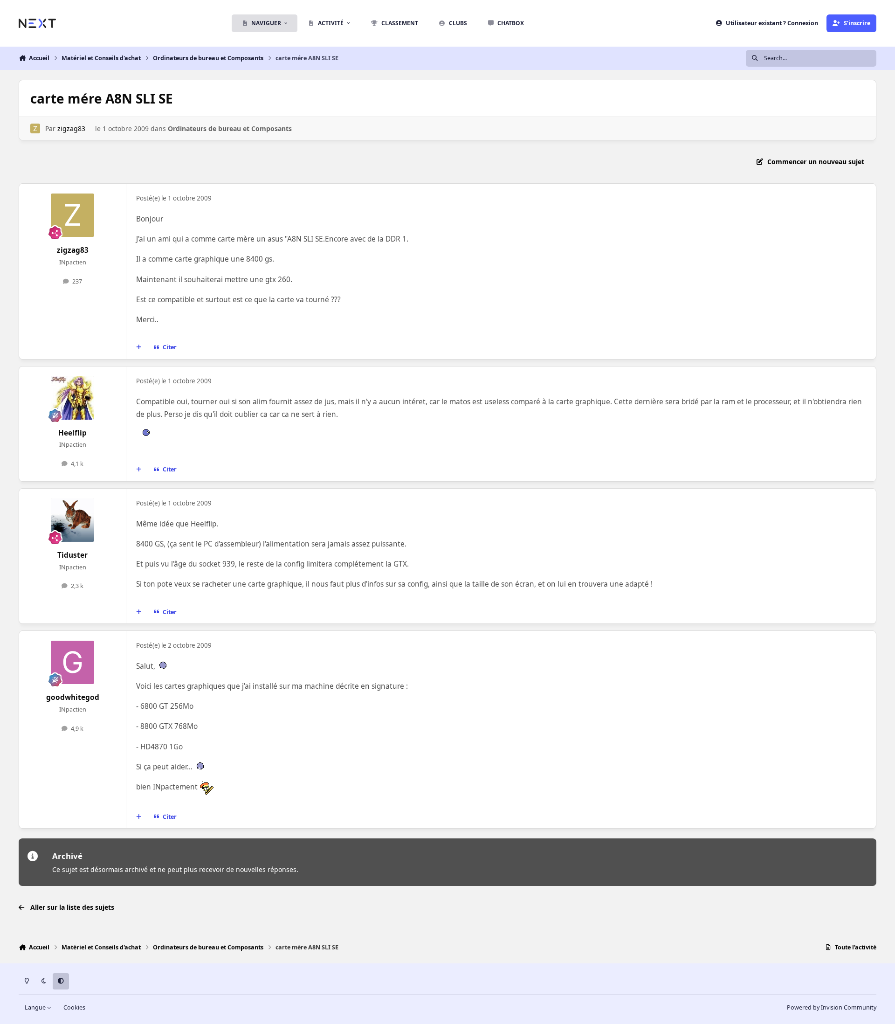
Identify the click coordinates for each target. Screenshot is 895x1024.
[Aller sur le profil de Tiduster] (73, 520)
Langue (36, 1007)
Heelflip (72, 433)
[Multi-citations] (139, 347)
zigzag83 (71, 128)
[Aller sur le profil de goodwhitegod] (73, 663)
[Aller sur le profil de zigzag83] (35, 128)
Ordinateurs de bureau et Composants (230, 128)
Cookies (74, 1007)
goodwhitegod (72, 697)
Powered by (831, 1007)
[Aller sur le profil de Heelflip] (73, 398)
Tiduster (72, 555)
